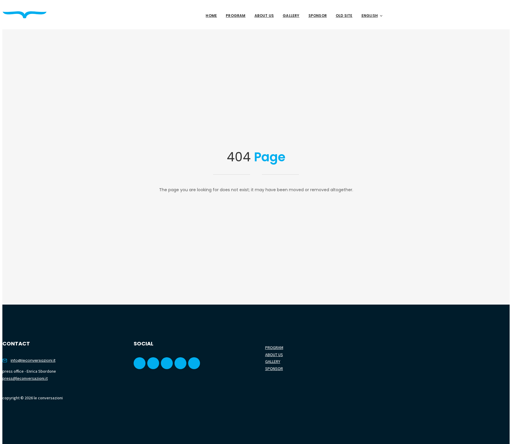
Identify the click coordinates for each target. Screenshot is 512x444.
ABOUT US (274, 354)
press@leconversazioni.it (25, 378)
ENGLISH (369, 15)
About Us (264, 15)
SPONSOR (274, 368)
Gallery (291, 15)
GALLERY (272, 361)
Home (211, 15)
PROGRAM (274, 347)
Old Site (344, 15)
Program (235, 15)
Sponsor (317, 15)
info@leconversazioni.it (33, 360)
